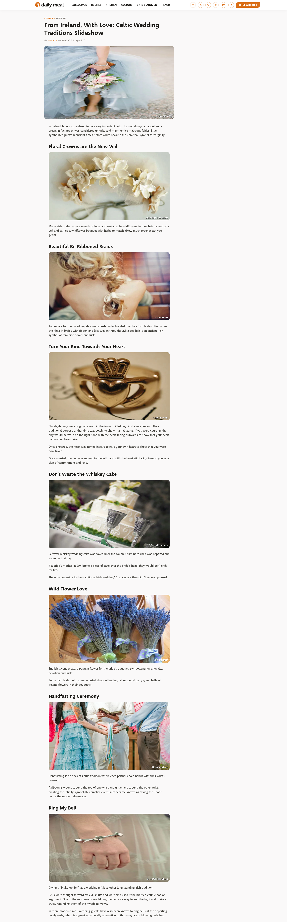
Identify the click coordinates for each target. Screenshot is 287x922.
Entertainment (147, 5)
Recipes (96, 5)
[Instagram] (216, 5)
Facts (167, 5)
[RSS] (231, 5)
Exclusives (79, 5)
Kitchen (111, 5)
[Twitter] (200, 5)
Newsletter (249, 5)
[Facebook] (193, 5)
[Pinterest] (208, 5)
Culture (126, 5)
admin (51, 40)
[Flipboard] (223, 5)
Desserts (61, 18)
